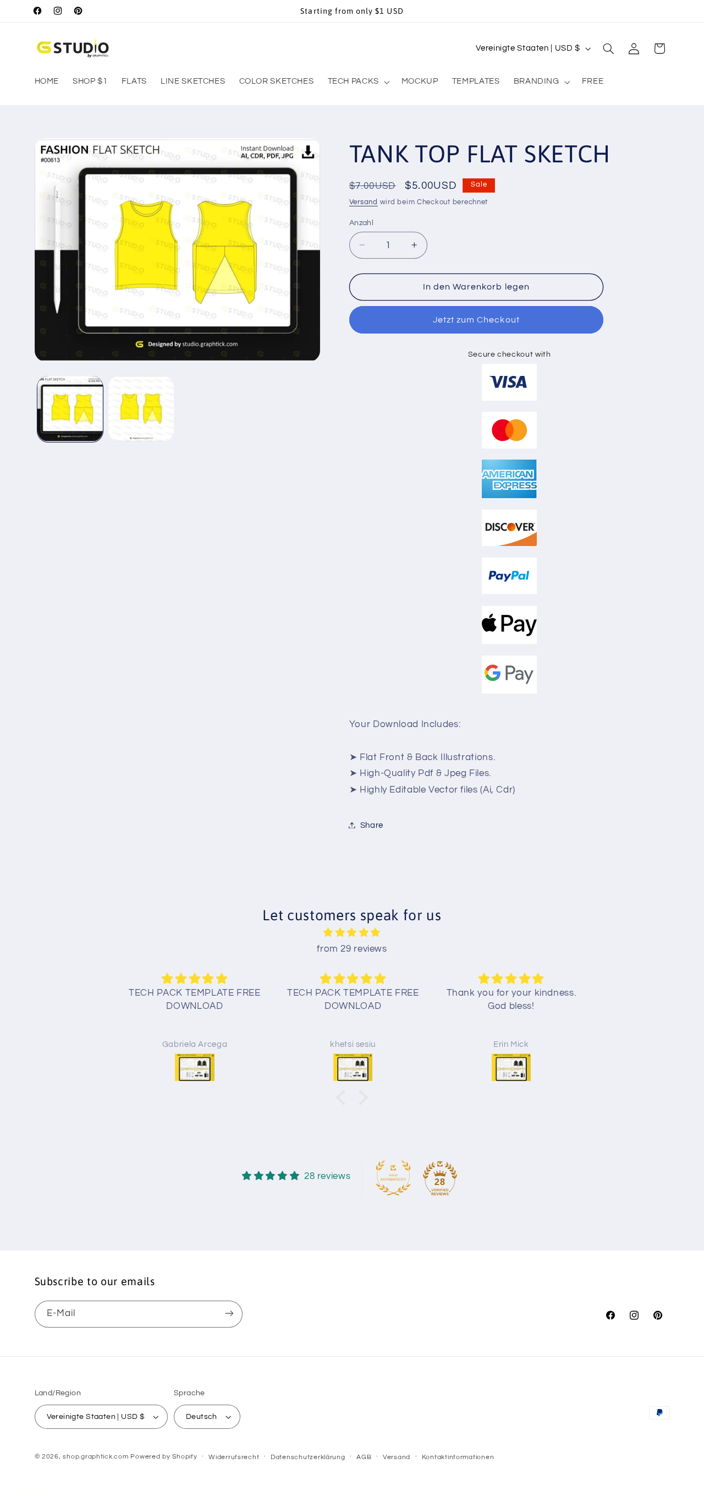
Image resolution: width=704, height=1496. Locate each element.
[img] (352, 933)
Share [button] (371, 825)
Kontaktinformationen (458, 1457)
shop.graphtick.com (95, 1457)
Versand (363, 201)
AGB (363, 1457)
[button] (357, 82)
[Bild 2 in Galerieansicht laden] (141, 408)
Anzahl (361, 222)
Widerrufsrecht (233, 1457)
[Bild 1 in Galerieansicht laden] (70, 408)
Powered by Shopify (163, 1457)
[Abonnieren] (228, 1313)
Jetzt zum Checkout (476, 319)
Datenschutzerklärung (308, 1457)
